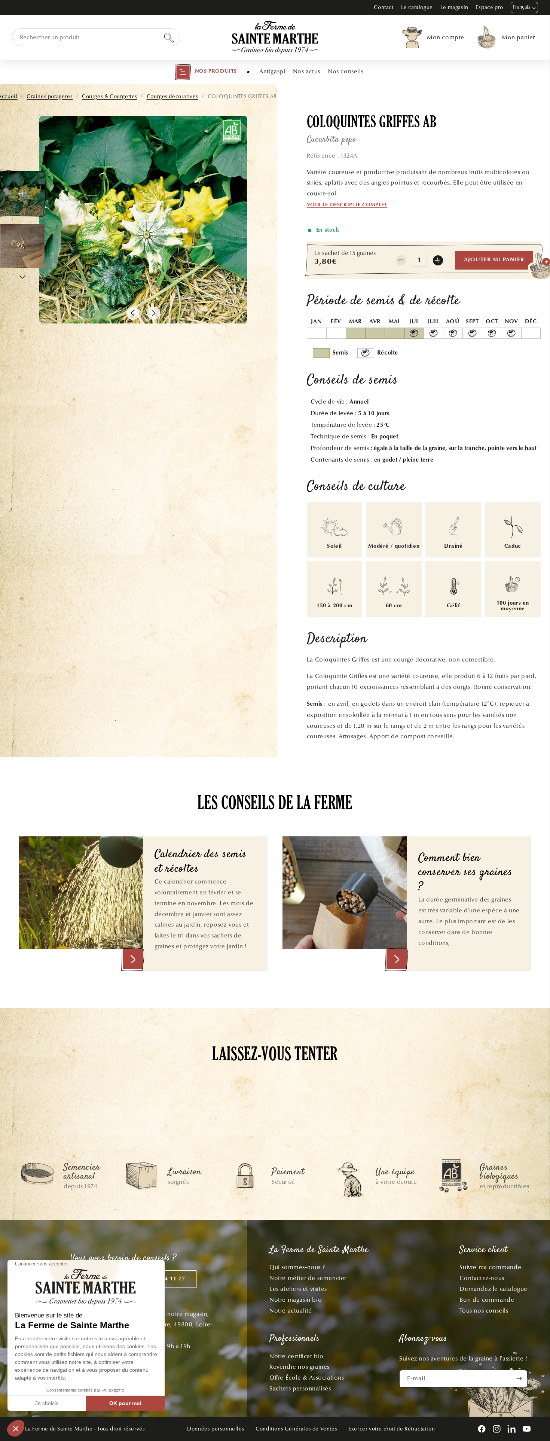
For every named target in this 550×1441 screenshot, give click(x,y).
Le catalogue (417, 7)
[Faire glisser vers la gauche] (133, 313)
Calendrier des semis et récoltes (201, 862)
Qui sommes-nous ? (297, 1267)
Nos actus (306, 71)
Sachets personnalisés (300, 1388)
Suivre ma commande (490, 1267)
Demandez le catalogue (493, 1288)
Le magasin (454, 7)
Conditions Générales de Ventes (296, 1429)
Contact (383, 7)
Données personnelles (215, 1429)
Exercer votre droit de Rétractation (391, 1429)
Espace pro (489, 7)
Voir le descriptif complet (347, 205)
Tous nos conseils (483, 1310)
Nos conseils (345, 71)
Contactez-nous (481, 1278)
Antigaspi (272, 71)
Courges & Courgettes (109, 96)
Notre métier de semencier (307, 1278)
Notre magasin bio (295, 1299)
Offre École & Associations (306, 1377)
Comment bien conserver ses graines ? (465, 873)
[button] (206, 72)
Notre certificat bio (296, 1356)
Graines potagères (50, 96)
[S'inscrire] (519, 1378)
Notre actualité (290, 1310)
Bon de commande (486, 1299)
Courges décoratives (172, 96)
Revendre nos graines (299, 1366)
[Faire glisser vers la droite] (153, 313)
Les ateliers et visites (298, 1288)
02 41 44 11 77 (164, 1279)
